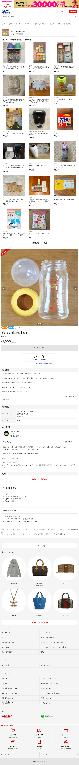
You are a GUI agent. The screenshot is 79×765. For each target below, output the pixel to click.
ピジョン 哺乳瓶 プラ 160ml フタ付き (64, 100)
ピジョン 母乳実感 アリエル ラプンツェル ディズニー (13, 68)
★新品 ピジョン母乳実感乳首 (13, 133)
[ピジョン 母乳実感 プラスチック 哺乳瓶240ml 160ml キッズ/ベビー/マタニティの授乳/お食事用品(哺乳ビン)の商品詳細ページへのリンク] (14, 185)
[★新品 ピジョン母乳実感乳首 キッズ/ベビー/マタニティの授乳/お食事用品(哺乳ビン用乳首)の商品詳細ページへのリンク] (14, 119)
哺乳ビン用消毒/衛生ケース (36, 131)
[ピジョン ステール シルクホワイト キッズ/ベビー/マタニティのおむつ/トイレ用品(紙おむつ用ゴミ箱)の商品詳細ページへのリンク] (39, 151)
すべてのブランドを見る (39, 622)
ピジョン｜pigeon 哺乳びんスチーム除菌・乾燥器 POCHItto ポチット (13, 167)
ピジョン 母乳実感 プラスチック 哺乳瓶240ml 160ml (13, 200)
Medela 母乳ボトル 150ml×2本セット (64, 200)
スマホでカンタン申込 (13, 747)
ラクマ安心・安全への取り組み (44, 363)
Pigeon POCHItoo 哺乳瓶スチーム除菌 (39, 134)
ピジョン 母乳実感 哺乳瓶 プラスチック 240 (65, 166)
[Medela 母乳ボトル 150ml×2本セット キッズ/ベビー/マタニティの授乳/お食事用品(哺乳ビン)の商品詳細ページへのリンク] (65, 185)
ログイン (64, 11)
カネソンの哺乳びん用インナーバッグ (39, 234)
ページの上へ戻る (39, 546)
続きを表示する (69, 397)
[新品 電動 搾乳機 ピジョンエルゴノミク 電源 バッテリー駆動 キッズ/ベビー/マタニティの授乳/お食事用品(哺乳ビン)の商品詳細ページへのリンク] (14, 219)
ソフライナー (59, 133)
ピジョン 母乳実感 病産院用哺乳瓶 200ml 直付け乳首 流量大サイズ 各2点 (39, 100)
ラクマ (3, 24)
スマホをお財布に (39, 747)
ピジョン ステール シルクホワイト (39, 166)
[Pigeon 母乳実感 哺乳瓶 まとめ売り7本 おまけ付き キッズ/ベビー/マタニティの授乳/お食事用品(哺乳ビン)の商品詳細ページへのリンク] (39, 52)
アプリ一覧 (44, 754)
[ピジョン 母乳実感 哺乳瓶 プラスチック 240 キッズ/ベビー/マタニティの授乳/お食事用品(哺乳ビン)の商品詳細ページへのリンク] (65, 151)
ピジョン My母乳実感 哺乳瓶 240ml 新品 (64, 68)
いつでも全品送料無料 (39, 736)
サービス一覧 (5, 754)
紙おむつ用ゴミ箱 (34, 164)
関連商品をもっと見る (39, 243)
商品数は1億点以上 (13, 736)
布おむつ (56, 131)
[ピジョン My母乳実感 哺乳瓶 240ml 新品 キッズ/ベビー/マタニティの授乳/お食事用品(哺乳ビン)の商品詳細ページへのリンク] (65, 52)
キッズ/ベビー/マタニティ (24, 24)
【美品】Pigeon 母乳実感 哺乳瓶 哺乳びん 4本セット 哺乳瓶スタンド (39, 201)
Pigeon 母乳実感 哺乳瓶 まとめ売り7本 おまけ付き (39, 68)
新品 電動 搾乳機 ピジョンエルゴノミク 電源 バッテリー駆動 (13, 234)
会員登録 (73, 11)
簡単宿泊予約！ (66, 736)
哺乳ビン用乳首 (7, 131)
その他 (5, 164)
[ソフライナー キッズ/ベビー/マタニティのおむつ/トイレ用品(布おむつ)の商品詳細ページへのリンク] (65, 119)
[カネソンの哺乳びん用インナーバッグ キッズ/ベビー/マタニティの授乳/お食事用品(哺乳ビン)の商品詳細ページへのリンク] (39, 219)
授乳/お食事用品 (40, 24)
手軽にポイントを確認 (66, 747)
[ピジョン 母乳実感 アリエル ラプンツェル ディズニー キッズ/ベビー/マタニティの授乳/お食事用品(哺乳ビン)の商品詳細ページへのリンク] (14, 52)
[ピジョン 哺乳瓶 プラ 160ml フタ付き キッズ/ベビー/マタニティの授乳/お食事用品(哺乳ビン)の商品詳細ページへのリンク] (65, 85)
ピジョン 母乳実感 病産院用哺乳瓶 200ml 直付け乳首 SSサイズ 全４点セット (13, 100)
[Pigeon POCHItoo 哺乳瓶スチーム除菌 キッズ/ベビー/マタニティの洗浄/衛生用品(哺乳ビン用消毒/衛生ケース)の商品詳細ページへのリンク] (39, 119)
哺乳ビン (52, 24)
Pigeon (10, 24)
